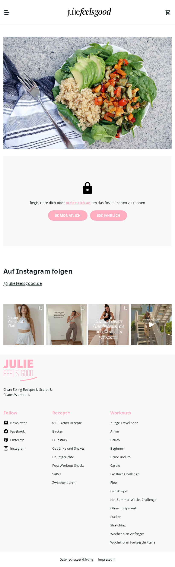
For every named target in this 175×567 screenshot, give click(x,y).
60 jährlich (108, 215)
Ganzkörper (119, 491)
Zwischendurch (64, 482)
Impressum (106, 559)
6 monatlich (68, 215)
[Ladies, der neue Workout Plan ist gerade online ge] (23, 324)
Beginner (117, 448)
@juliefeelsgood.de (22, 283)
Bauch (115, 440)
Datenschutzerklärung (76, 559)
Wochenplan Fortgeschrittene (132, 542)
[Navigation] (9, 12)
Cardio (115, 465)
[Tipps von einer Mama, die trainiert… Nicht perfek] (66, 324)
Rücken (115, 517)
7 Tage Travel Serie (124, 423)
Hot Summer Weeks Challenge (133, 499)
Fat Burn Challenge (124, 474)
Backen (57, 431)
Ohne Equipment (123, 508)
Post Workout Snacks (68, 465)
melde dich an (78, 202)
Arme (114, 431)
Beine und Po (120, 457)
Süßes (56, 474)
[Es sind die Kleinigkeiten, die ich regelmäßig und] (108, 324)
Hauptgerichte (63, 457)
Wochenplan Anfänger (127, 534)
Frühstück (59, 440)
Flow (114, 482)
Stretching (118, 525)
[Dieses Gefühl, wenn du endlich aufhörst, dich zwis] (151, 324)
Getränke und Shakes (68, 448)
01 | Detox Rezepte (67, 423)
